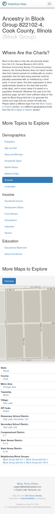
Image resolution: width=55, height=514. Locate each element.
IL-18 (5, 443)
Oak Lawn (8, 403)
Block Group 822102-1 (37, 459)
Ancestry (9, 179)
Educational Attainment (16, 247)
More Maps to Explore (21, 109)
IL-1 (5, 435)
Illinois (6, 370)
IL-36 (5, 451)
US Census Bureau (33, 495)
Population (10, 141)
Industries (9, 226)
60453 (6, 411)
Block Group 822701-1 (14, 459)
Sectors (8, 232)
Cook (5, 378)
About (20, 483)
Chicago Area (9, 386)
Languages (10, 186)
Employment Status (14, 207)
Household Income (14, 200)
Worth (6, 394)
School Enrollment (13, 253)
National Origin (12, 173)
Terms (27, 483)
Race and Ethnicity (14, 154)
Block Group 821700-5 (37, 462)
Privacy (34, 483)
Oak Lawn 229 (10, 427)
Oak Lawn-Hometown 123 (15, 419)
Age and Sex (11, 147)
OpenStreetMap (28, 498)
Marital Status (11, 167)
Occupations (11, 220)
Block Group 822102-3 (14, 462)
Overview (9, 281)
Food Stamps (11, 213)
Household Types (13, 160)
